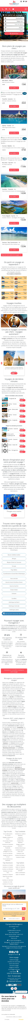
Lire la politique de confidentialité (8, 1014)
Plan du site (14, 938)
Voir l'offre (14, 88)
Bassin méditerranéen (14, 555)
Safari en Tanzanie (20, 867)
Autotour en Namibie (7, 880)
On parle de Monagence (14, 940)
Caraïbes (14, 598)
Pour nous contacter (14, 932)
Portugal (7, 278)
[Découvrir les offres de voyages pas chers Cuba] (16, 293)
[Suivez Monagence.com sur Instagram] (13, 951)
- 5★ (8, 99)
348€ (14, 515)
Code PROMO (14, 971)
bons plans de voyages (20, 53)
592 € (22, 416)
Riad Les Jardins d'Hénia (8, 82)
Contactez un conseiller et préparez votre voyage (14, 671)
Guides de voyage (14, 959)
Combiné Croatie (20, 857)
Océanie (14, 593)
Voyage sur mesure (14, 967)
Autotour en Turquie (8, 884)
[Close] (25, 14)
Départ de (19, 21)
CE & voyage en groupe (14, 969)
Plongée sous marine (14, 511)
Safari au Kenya (20, 865)
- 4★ (9, 189)
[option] (14, 363)
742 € (22, 411)
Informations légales (14, 936)
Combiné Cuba (20, 853)
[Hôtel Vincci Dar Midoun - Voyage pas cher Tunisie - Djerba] (5, 405)
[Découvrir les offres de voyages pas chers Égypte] (16, 297)
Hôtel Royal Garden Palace (8, 127)
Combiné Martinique (20, 848)
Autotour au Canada (8, 865)
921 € (22, 430)
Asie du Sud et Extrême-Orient (14, 582)
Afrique (14, 558)
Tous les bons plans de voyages (12, 255)
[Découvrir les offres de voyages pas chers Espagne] (16, 278)
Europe (14, 566)
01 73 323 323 (14, 976)
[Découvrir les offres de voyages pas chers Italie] (16, 282)
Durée (20, 27)
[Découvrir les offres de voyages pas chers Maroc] (3, 297)
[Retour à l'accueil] (14, 3)
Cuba (19, 293)
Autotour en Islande (8, 867)
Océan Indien (14, 590)
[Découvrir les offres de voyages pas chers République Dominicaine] (3, 286)
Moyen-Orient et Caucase (14, 562)
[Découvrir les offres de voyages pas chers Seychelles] (16, 286)
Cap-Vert (11, 696)
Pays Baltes (14, 570)
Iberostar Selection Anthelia (9, 101)
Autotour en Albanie (8, 874)
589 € (22, 452)
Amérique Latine (14, 610)
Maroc (6, 297)
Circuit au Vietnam (7, 853)
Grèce (6, 282)
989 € (22, 436)
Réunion (7, 293)
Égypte (19, 297)
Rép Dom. (7, 286)
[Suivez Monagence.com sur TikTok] (15, 951)
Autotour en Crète (7, 882)
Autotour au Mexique (7, 869)
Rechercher (14, 33)
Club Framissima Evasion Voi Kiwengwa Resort (13, 191)
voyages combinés (7, 338)
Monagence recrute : (13, 954)
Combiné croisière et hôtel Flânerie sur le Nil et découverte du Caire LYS (14, 368)
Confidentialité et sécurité (14, 930)
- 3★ (8, 146)
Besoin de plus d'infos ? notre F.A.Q (14, 934)
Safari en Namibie (20, 874)
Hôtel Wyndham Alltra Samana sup (11, 244)
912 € (22, 422)
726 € (22, 405)
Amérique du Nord (14, 602)
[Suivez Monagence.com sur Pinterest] (17, 951)
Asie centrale (14, 578)
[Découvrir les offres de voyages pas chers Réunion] (3, 293)
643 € (22, 400)
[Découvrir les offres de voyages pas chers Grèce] (3, 282)
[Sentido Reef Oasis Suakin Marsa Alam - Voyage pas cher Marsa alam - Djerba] (4, 410)
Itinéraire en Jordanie (7, 844)
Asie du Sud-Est (14, 586)
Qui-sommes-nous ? (14, 926)
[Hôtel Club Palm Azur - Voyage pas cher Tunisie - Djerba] (5, 415)
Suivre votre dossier (14, 963)
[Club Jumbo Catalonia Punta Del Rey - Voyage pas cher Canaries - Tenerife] (4, 440)
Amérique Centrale (14, 606)
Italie (19, 282)
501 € (22, 441)
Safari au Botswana (20, 872)
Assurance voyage (14, 965)
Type (21, 30)
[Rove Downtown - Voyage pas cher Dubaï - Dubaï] (5, 445)
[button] (26, 2)
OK (23, 918)
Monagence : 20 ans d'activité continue (14, 942)
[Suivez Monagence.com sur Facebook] (10, 951)
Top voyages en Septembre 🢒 (14, 273)
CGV (14, 928)
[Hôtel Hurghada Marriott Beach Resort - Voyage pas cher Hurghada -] (5, 399)
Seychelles (20, 286)
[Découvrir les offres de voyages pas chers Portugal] (3, 278)
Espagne (20, 278)
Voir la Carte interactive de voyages (14, 613)
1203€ (14, 373)
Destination (19, 18)
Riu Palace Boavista (7, 164)
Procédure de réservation (14, 961)
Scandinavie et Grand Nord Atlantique (14, 573)
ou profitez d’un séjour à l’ (12, 768)
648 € (22, 446)
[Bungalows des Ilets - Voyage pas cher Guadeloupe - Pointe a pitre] (4, 435)
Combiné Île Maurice (20, 855)
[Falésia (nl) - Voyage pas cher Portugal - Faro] (5, 451)
